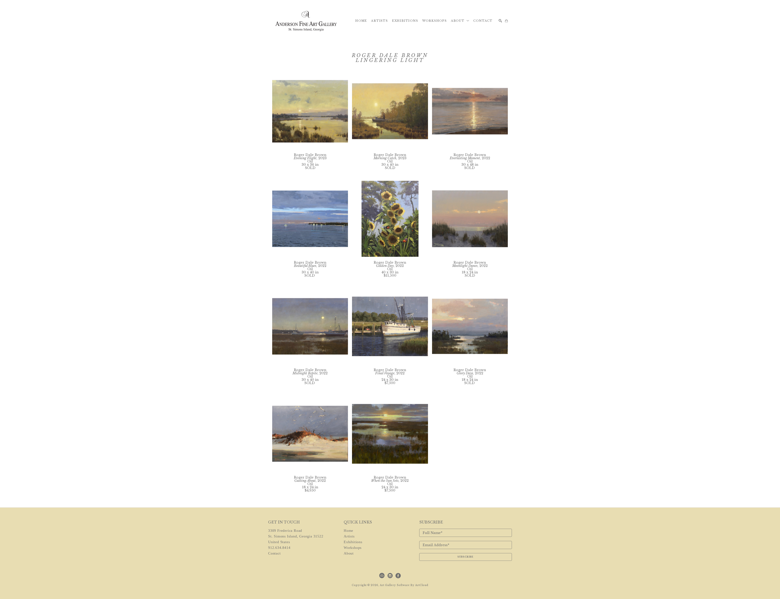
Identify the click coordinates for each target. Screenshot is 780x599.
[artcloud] (382, 575)
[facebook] (398, 575)
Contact (274, 553)
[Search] (500, 20)
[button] (460, 21)
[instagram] (390, 575)
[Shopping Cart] (506, 20)
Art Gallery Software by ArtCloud (404, 585)
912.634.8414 (279, 548)
